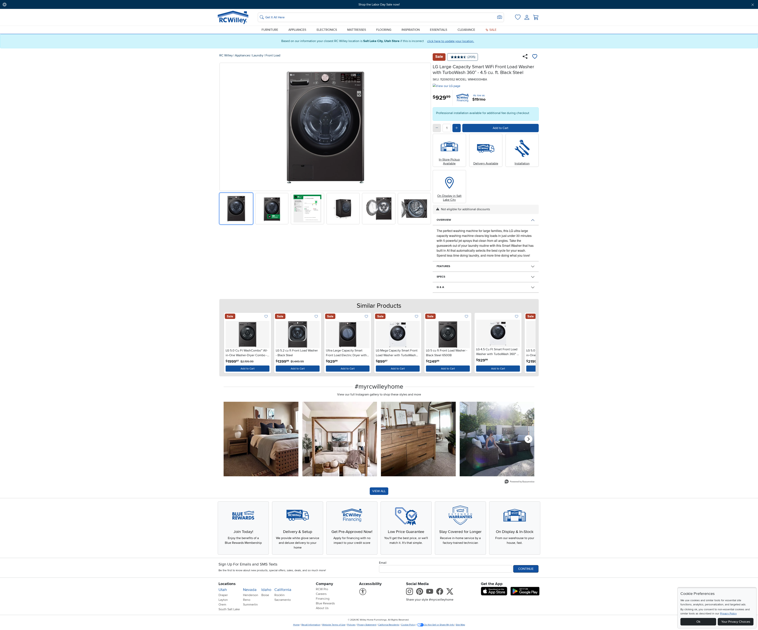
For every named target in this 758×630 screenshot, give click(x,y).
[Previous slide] (223, 125)
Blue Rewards (325, 603)
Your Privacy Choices (735, 622)
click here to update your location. (450, 41)
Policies (351, 624)
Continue (526, 569)
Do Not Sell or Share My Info (439, 624)
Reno (246, 600)
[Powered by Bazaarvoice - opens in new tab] (519, 482)
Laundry (257, 55)
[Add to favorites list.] (266, 317)
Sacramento (282, 600)
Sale (492, 30)
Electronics (327, 30)
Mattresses (356, 30)
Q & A (440, 287)
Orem (222, 605)
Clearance (466, 30)
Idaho (266, 589)
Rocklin (279, 595)
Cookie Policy (408, 624)
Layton (223, 600)
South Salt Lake (229, 609)
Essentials (438, 30)
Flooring (383, 30)
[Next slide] (426, 125)
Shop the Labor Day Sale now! (379, 5)
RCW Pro (322, 589)
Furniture (270, 30)
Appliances (297, 30)
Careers (321, 594)
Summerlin (250, 605)
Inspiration (411, 30)
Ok (698, 622)
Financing (322, 599)
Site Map (460, 624)
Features (443, 266)
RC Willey (226, 55)
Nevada (250, 589)
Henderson (250, 595)
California (282, 589)
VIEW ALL (379, 491)
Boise (265, 595)
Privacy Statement (366, 624)
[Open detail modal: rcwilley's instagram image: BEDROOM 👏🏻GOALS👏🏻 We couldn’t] (339, 439)
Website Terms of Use (333, 624)
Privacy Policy (728, 613)
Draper (223, 595)
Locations (227, 583)
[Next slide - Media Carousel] (528, 439)
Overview (444, 220)
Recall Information (310, 624)
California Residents (388, 624)
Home (296, 624)
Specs (441, 276)
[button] (66, 4)
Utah (223, 589)
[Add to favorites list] (535, 57)
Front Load (272, 55)
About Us (322, 608)
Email (383, 563)
